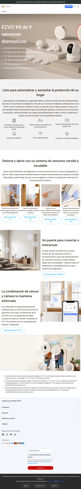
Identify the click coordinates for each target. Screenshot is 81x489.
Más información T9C (71, 220)
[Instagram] (7, 434)
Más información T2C (30, 218)
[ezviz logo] (6, 6)
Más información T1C (10, 218)
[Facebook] (3, 434)
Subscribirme (41, 468)
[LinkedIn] (15, 434)
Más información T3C (51, 220)
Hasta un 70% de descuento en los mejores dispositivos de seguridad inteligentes (40, 2)
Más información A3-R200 (54, 274)
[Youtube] (11, 434)
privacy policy (61, 481)
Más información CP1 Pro (13, 330)
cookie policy (51, 481)
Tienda (70, 6)
